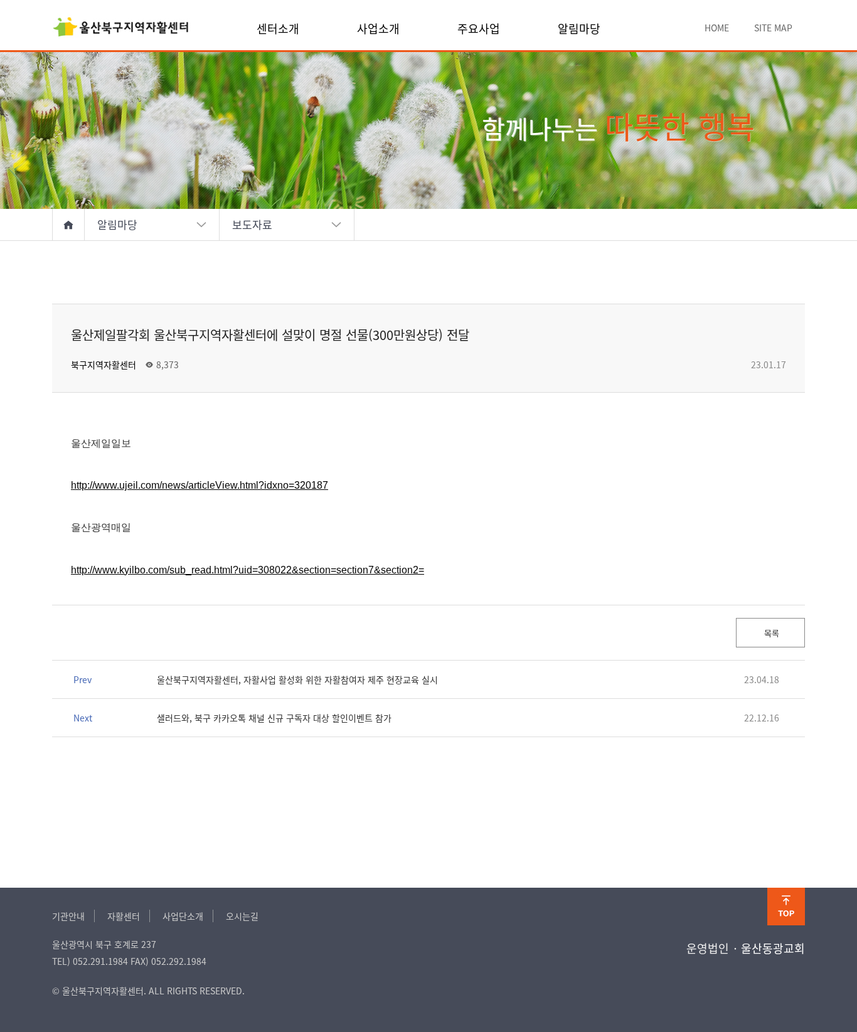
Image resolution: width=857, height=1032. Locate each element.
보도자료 (252, 224)
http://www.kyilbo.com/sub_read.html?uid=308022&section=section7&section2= (247, 570)
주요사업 (478, 28)
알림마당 (579, 28)
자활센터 (123, 916)
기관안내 (68, 916)
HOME (717, 27)
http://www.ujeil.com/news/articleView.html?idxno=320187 (199, 485)
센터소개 (278, 28)
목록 (770, 633)
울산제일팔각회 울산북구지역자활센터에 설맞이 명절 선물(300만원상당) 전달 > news (121, 28)
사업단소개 (182, 916)
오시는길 (242, 916)
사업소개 (378, 28)
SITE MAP (773, 27)
